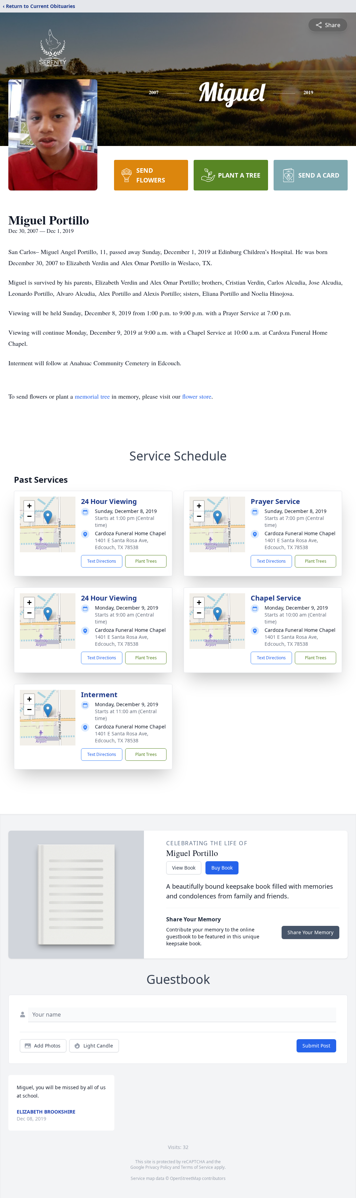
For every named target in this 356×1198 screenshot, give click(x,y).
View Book (183, 867)
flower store (196, 396)
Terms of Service (197, 1167)
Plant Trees (146, 561)
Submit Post (316, 1045)
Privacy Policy (158, 1167)
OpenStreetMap (185, 1178)
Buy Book (222, 867)
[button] (47, 517)
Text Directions (101, 561)
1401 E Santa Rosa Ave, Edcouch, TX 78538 (121, 544)
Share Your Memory (310, 932)
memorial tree (92, 396)
